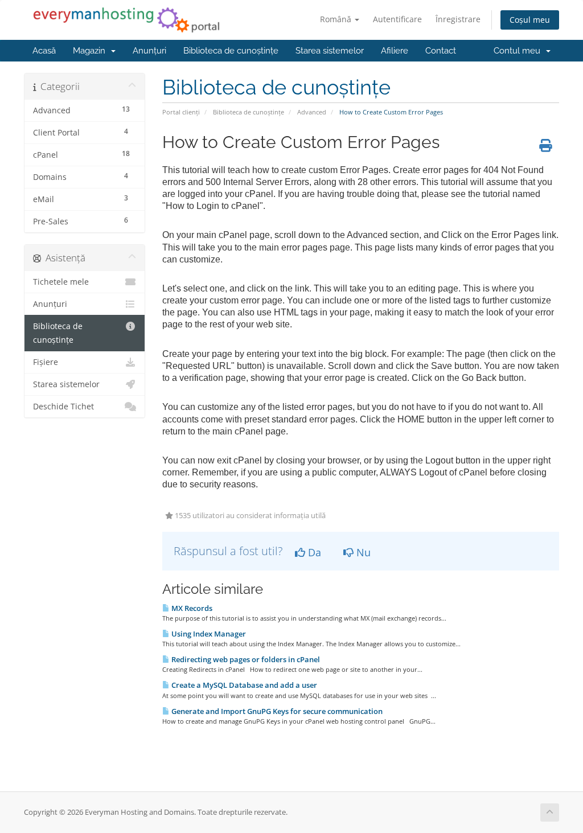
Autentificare (397, 19)
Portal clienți (181, 112)
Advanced (311, 112)
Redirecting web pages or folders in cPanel (245, 659)
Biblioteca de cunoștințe (230, 51)
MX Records (191, 608)
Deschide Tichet (63, 406)
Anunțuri (149, 51)
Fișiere (45, 362)
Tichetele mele (61, 282)
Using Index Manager (208, 634)
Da (313, 552)
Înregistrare (458, 19)
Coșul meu (530, 19)
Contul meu (519, 51)
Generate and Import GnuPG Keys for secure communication (276, 711)
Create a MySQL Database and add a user (243, 685)
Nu (362, 552)
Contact (440, 51)
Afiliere (394, 51)
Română (337, 19)
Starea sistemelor (329, 51)
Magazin (91, 51)
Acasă (44, 51)
